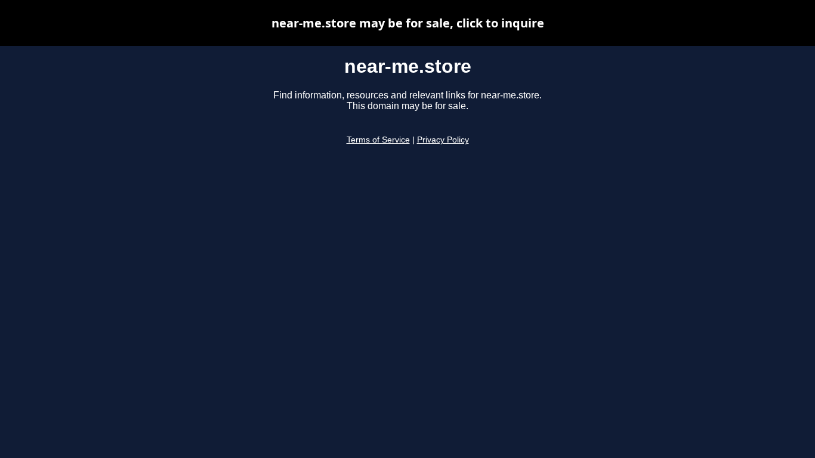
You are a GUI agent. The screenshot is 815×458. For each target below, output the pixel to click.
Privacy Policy (443, 139)
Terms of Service (378, 139)
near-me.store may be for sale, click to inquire (407, 23)
